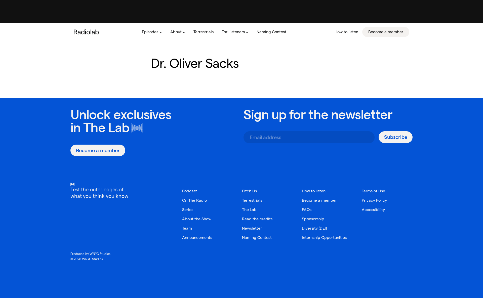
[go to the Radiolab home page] (87, 31)
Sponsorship (313, 219)
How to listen (314, 191)
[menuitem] (152, 32)
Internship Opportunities (324, 237)
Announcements (197, 237)
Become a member (319, 200)
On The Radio (194, 200)
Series (187, 209)
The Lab (106, 127)
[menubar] (273, 32)
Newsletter (252, 228)
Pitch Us (249, 191)
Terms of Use (373, 191)
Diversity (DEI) (314, 228)
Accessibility (373, 209)
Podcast (189, 191)
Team (187, 228)
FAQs (306, 209)
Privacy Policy (374, 200)
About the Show (196, 219)
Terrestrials (252, 200)
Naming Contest (257, 237)
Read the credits (257, 219)
